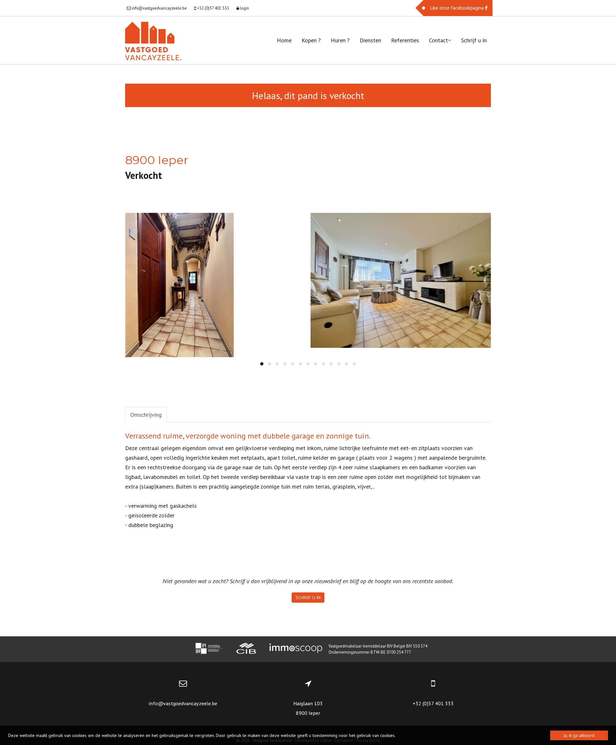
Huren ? (340, 40)
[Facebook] (453, 8)
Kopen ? (311, 40)
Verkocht (143, 175)
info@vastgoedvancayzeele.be (183, 703)
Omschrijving (146, 414)
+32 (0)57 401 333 (433, 703)
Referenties (405, 40)
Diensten (370, 40)
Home (284, 40)
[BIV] (209, 649)
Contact (438, 40)
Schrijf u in (474, 40)
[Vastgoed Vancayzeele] (153, 40)
